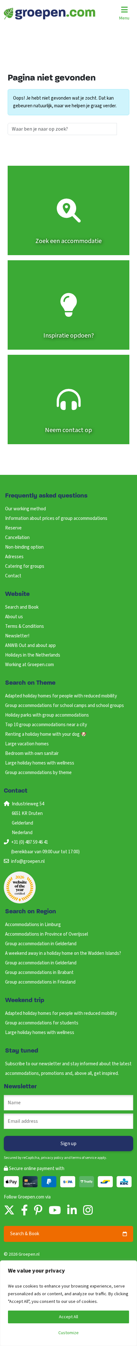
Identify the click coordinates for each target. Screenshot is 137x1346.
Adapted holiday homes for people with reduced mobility (61, 696)
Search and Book (22, 607)
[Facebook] (24, 1211)
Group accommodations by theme (38, 772)
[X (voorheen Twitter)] (9, 1211)
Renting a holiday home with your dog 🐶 (46, 734)
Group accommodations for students (41, 1023)
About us (14, 616)
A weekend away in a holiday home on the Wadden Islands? (63, 953)
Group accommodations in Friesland (40, 982)
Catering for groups (24, 566)
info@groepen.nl (28, 861)
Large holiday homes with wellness (39, 763)
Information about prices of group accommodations (56, 518)
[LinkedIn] (72, 1211)
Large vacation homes (27, 744)
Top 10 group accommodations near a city (46, 724)
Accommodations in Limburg (33, 924)
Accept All (68, 1317)
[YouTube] (55, 1211)
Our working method (25, 509)
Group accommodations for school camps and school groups (64, 705)
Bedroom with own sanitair (32, 753)
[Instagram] (88, 1211)
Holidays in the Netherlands (32, 655)
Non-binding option (24, 547)
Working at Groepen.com (29, 664)
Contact (13, 576)
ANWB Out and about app (30, 645)
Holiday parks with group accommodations (47, 715)
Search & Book (24, 1233)
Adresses (14, 556)
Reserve (13, 528)
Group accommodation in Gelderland (40, 943)
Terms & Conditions (24, 626)
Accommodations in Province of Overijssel (46, 934)
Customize (68, 1333)
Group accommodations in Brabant (39, 972)
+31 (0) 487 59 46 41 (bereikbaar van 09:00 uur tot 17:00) (45, 847)
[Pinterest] (38, 1211)
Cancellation (17, 537)
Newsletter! (17, 636)
